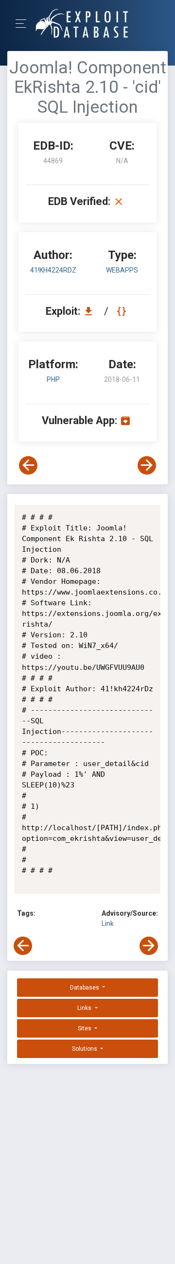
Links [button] (85, 1008)
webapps (122, 270)
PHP (53, 379)
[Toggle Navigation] (24, 23)
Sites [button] (85, 1028)
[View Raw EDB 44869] (123, 311)
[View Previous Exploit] (28, 465)
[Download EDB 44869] (91, 311)
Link (108, 923)
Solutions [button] (85, 1048)
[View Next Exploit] (147, 465)
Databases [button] (85, 987)
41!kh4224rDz (53, 270)
